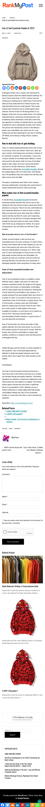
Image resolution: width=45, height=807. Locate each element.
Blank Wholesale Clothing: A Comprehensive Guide (20, 586)
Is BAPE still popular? (14, 414)
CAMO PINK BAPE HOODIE (16, 411)
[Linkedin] (16, 88)
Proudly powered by (15, 795)
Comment (6, 474)
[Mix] (28, 88)
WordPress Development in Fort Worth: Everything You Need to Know (22, 759)
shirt (10, 428)
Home (4, 18)
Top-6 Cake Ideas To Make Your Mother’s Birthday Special (33, 450)
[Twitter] (8, 88)
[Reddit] (12, 88)
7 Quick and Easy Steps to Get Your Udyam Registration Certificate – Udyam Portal (18, 765)
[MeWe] (24, 88)
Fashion (12, 18)
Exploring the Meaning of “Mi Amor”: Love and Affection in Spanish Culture (22, 771)
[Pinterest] (20, 88)
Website (5, 512)
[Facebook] (4, 88)
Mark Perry (17, 33)
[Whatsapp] (33, 88)
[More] (37, 88)
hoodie (4, 428)
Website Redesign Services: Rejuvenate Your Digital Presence (21, 777)
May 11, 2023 (6, 33)
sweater (17, 428)
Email (4, 505)
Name (5, 497)
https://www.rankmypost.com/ (22, 403)
